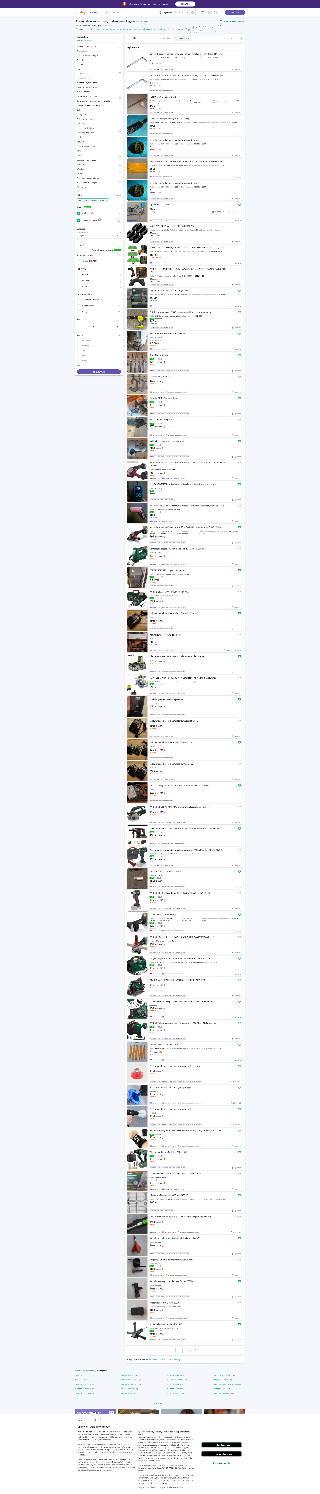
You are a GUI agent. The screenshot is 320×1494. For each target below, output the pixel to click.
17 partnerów (116, 1462)
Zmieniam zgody (221, 1463)
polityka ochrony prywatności (170, 1487)
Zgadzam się (223, 1445)
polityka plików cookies (147, 1487)
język (99, 1419)
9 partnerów (109, 1464)
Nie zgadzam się (223, 1454)
